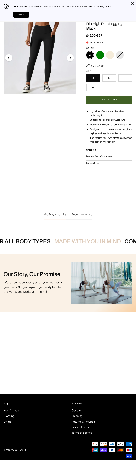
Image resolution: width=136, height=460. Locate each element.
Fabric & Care (93, 163)
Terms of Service (82, 432)
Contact (77, 410)
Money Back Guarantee (99, 156)
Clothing (9, 416)
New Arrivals (11, 410)
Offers (7, 421)
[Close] (132, 3)
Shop (6, 404)
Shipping (91, 149)
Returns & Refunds (83, 421)
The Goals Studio (19, 450)
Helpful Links (77, 404)
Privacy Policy (80, 427)
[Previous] (8, 57)
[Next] (70, 57)
